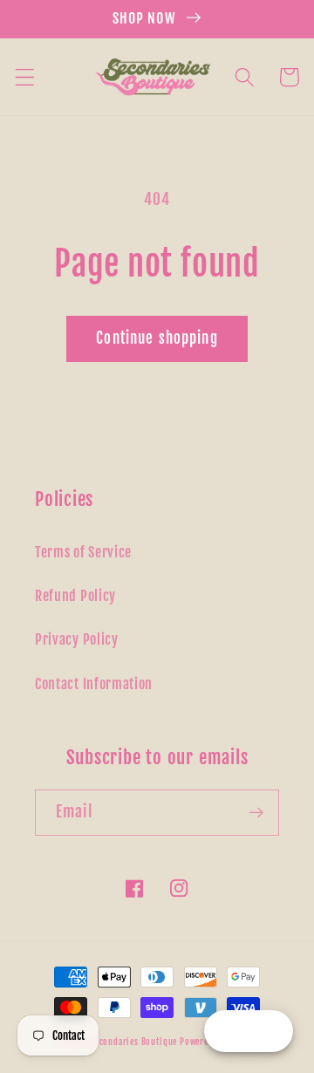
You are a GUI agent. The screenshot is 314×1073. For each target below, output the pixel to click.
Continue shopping (157, 338)
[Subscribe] (256, 813)
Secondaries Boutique (135, 1041)
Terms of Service (83, 552)
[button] (25, 77)
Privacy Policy (77, 639)
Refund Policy (75, 596)
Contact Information (94, 684)
